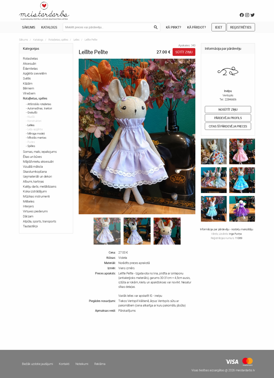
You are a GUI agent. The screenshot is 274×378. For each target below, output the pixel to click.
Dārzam (28, 216)
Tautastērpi (30, 226)
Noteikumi (81, 364)
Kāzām (27, 83)
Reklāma (99, 364)
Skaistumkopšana (35, 171)
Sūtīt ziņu (184, 52)
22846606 (230, 99)
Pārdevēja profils (228, 118)
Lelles (76, 39)
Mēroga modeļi (36, 133)
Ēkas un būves (32, 156)
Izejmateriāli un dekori (37, 176)
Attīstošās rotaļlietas (39, 104)
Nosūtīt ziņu (227, 109)
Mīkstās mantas (36, 137)
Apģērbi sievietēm (35, 73)
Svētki (27, 78)
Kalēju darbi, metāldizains (39, 186)
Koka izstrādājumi (35, 191)
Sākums (28, 27)
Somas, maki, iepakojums (40, 151)
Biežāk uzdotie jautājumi (37, 364)
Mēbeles (28, 201)
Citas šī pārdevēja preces (228, 126)
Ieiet (218, 27)
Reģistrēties (240, 27)
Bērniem (28, 88)
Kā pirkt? (173, 27)
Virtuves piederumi (35, 211)
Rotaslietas (30, 58)
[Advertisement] (77, 331)
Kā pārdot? (196, 27)
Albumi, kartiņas (33, 181)
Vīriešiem (29, 93)
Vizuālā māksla (33, 166)
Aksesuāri (29, 63)
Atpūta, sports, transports (39, 221)
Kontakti (64, 364)
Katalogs (49, 27)
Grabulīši (32, 112)
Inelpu (228, 91)
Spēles (31, 146)
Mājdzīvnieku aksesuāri (38, 161)
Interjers (28, 206)
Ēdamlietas (30, 68)
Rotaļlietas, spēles (58, 39)
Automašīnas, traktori (39, 108)
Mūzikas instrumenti (36, 196)
